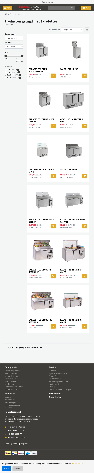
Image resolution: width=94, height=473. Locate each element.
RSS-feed (8, 407)
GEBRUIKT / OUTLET (13, 389)
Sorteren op (54, 30)
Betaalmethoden (56, 378)
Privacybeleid (77, 464)
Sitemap (52, 386)
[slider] (5, 56)
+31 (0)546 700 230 (16, 430)
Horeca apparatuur (12, 371)
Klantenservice (54, 384)
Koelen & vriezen (11, 376)
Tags (12, 14)
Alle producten (11, 399)
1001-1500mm (13, 75)
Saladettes (22, 14)
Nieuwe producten (12, 405)
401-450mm (12, 69)
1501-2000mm (13, 77)
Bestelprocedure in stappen (60, 389)
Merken (8, 42)
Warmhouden (10, 381)
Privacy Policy (54, 376)
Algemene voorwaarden (58, 373)
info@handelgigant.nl (16, 437)
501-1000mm (13, 72)
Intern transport (11, 373)
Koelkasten (9, 384)
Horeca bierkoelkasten (14, 386)
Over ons (52, 371)
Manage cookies (47, 2)
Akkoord (6, 469)
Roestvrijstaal (10, 378)
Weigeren (17, 469)
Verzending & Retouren (58, 381)
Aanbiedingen (10, 402)
